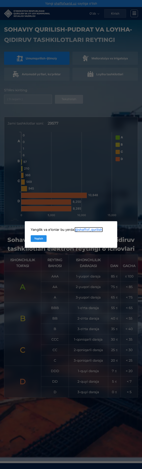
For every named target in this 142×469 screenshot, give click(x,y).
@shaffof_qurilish (88, 230)
